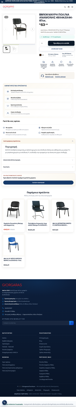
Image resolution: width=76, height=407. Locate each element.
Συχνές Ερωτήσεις (45, 347)
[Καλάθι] (68, 7)
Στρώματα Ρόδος (44, 374)
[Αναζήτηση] (65, 7)
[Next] (32, 29)
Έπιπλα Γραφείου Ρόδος (46, 365)
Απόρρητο (30, 390)
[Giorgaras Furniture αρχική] (38, 286)
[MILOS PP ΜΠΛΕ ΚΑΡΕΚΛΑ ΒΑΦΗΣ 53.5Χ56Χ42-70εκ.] (13, 245)
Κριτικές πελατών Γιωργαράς (13, 404)
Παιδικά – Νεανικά (8, 347)
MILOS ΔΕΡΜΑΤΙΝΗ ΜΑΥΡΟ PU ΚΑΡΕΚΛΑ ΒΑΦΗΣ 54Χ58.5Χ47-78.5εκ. (62, 224)
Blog (40, 341)
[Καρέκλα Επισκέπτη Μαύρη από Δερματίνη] (13, 210)
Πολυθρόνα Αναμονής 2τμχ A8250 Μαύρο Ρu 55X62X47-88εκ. (38, 224)
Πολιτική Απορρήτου (8, 365)
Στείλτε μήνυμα (60, 77)
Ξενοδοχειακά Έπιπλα (46, 379)
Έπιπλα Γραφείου (7, 349)
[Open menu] (72, 7)
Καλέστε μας (49, 77)
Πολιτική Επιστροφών (9, 371)
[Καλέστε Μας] (4, 402)
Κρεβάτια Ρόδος (44, 376)
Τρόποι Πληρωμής (44, 349)
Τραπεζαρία (5, 344)
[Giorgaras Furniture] (8, 7)
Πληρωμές (46, 390)
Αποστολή (38, 390)
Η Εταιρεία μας (43, 338)
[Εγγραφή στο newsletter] (71, 323)
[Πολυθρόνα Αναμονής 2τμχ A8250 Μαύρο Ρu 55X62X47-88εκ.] (38, 210)
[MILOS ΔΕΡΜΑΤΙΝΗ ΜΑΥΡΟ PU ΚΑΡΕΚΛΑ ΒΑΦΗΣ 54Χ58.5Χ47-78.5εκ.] (62, 210)
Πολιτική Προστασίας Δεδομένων (12, 368)
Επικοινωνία (43, 344)
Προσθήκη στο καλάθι (61, 43)
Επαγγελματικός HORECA (10, 352)
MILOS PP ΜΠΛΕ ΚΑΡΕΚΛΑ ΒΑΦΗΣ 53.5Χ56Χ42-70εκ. (13, 259)
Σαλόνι (4, 338)
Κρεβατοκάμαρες (7, 341)
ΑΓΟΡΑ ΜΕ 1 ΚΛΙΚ (56, 49)
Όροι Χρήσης (6, 362)
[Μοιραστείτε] (1, 398)
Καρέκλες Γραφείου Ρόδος (47, 368)
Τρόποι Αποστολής (45, 352)
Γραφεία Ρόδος (43, 371)
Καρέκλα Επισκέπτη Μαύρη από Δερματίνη (13, 224)
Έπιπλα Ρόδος (43, 362)
